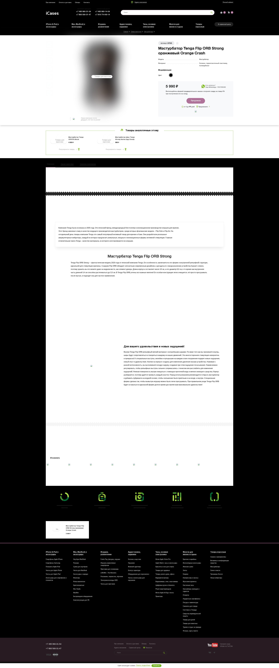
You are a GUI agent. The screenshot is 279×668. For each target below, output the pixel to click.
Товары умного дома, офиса (165, 574)
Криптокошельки (78, 585)
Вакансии (149, 647)
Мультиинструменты (189, 581)
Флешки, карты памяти (190, 631)
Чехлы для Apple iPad (53, 574)
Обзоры (77, 2)
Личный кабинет (228, 2)
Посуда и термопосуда (190, 602)
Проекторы (159, 596)
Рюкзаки (76, 563)
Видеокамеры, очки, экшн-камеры (167, 581)
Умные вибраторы (216, 578)
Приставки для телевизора (109, 569)
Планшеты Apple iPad (53, 566)
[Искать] (212, 12)
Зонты (185, 570)
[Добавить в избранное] (177, 43)
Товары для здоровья (163, 570)
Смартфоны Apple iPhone (54, 559)
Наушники (131, 563)
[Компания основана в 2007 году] (54, 12)
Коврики (185, 574)
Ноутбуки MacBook (79, 559)
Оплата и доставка (65, 2)
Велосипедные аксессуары (192, 563)
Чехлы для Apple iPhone (54, 570)
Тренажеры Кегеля (216, 574)
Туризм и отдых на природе (192, 627)
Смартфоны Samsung (53, 563)
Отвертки (186, 595)
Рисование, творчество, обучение (112, 576)
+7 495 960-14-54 (102, 11)
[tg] (214, 652)
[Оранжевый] (171, 75)
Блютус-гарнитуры (134, 570)
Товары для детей (189, 620)
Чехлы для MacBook (80, 570)
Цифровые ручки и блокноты (165, 585)
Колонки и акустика (134, 559)
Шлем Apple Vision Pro (163, 559)
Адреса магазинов (141, 2)
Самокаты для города (190, 606)
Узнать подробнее (143, 665)
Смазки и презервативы (218, 557)
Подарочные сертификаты (191, 599)
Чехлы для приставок (108, 584)
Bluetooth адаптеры (134, 566)
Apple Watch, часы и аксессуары (166, 563)
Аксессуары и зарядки (80, 574)
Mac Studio (76, 589)
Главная (125, 31)
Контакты (87, 2)
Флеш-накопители (79, 581)
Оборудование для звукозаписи (138, 574)
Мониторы (76, 578)
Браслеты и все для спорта (165, 566)
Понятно (156, 665)
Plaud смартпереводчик (163, 589)
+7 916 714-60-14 (102, 14)
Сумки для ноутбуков (80, 566)
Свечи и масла (215, 570)
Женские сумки (188, 566)
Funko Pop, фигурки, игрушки (110, 559)
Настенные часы (188, 585)
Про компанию (50, 2)
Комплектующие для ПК (81, 600)
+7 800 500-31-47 (83, 14)
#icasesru (55, 458)
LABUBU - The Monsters (108, 573)
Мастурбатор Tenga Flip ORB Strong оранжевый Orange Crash (75, 528)
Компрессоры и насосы (190, 578)
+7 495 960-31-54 (83, 11)
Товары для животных (190, 623)
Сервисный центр (134, 647)
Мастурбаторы (148, 31)
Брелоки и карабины (189, 559)
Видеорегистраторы (162, 578)
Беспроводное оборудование (82, 596)
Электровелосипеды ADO (109, 580)
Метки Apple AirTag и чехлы (165, 592)
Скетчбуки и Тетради (190, 610)
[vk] (210, 652)
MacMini (76, 592)
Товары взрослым (136, 31)
